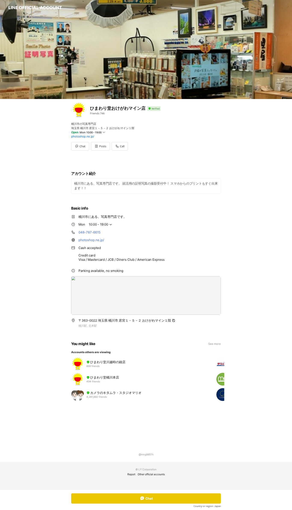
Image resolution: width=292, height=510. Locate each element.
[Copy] (173, 320)
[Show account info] (154, 108)
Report (131, 474)
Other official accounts (151, 474)
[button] (100, 146)
